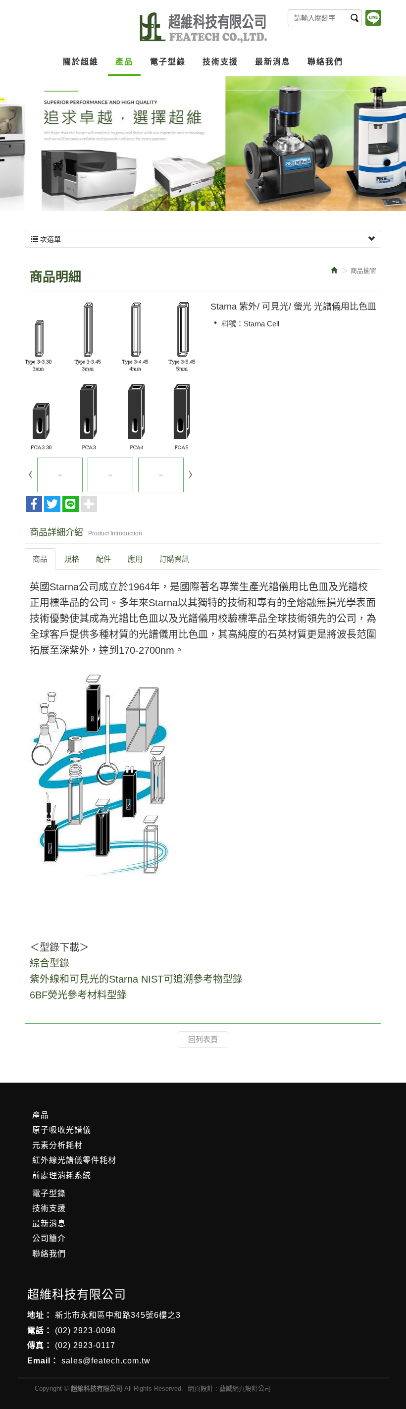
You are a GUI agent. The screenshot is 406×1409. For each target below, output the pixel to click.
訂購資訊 (174, 559)
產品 (40, 1115)
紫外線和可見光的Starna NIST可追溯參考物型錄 (136, 979)
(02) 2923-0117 (85, 1345)
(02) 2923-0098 (85, 1330)
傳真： (39, 1345)
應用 (135, 559)
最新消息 (49, 1223)
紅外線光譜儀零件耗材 (74, 1160)
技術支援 (49, 1208)
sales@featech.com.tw (106, 1361)
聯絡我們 (49, 1254)
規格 (71, 559)
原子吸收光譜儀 (61, 1130)
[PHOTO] (110, 376)
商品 (40, 559)
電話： (39, 1330)
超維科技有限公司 (203, 27)
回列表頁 (203, 1039)
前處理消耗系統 (61, 1175)
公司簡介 (49, 1238)
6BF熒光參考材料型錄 (78, 995)
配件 (103, 559)
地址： (39, 1315)
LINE (373, 18)
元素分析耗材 (57, 1145)
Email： (43, 1361)
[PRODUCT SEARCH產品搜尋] (354, 18)
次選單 (49, 239)
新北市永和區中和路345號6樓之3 (118, 1315)
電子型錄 (49, 1193)
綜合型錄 (49, 963)
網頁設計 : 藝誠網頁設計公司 (229, 1388)
